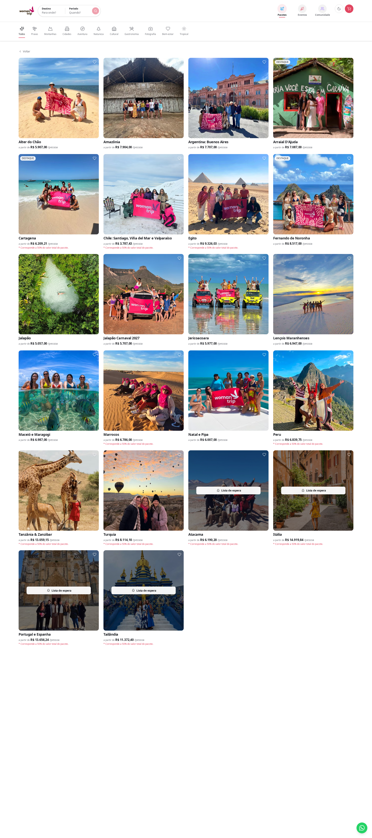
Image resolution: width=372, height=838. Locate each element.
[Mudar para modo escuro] (339, 8)
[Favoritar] (94, 62)
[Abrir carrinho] (349, 8)
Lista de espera (231, 490)
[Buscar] (95, 10)
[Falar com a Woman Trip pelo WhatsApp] (361, 827)
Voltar (26, 51)
